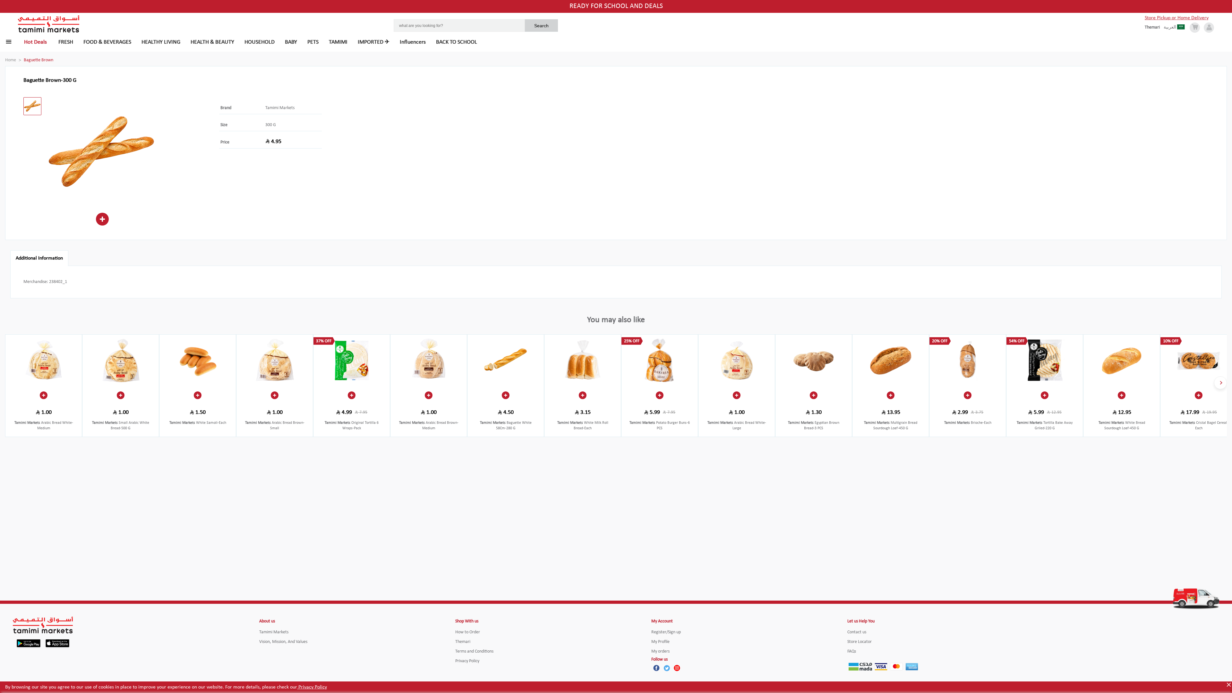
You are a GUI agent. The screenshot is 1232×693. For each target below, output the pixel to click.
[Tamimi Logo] (49, 24)
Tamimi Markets (280, 108)
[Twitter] (667, 668)
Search (541, 25)
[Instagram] (677, 668)
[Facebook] (656, 668)
